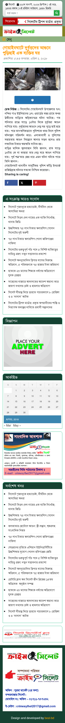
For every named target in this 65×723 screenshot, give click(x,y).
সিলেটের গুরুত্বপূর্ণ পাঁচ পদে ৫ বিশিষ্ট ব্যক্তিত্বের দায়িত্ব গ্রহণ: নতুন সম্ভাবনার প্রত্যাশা (33, 251)
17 (32, 401)
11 (41, 395)
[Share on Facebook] (11, 183)
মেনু (9, 39)
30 (24, 412)
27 (57, 406)
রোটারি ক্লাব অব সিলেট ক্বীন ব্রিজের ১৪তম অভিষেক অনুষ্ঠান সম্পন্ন (30, 581)
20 (57, 401)
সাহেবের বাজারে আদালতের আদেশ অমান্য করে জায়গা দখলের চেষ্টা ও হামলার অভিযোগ (33, 283)
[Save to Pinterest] (39, 183)
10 (32, 395)
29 (16, 412)
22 (16, 406)
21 (8, 406)
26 (49, 406)
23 (24, 406)
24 (32, 406)
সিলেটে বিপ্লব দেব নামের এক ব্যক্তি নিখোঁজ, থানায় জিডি (31, 219)
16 (24, 401)
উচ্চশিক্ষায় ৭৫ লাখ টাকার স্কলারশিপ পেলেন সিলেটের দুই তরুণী (31, 230)
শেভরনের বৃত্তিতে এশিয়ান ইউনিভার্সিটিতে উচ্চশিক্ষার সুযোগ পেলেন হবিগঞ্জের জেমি (30, 549)
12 (49, 395)
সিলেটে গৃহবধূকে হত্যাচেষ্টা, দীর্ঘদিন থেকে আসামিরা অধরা (30, 209)
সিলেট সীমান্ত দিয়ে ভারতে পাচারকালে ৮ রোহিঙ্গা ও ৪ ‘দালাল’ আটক (33, 294)
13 (57, 395)
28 (8, 412)
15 (16, 401)
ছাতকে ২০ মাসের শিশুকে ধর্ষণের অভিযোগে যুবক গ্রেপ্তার (31, 273)
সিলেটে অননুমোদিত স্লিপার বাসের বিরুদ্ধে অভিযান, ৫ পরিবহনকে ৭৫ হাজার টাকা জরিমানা (33, 262)
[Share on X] (25, 183)
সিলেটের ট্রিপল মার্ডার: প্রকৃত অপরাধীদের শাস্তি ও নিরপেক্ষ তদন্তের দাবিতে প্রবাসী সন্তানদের (34, 305)
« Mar (7, 425)
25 (41, 406)
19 (49, 401)
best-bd (49, 718)
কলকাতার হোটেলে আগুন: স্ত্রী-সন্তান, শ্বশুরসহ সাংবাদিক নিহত (31, 528)
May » (17, 425)
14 (8, 401)
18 (41, 401)
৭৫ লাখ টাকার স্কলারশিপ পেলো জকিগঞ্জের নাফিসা (30, 241)
